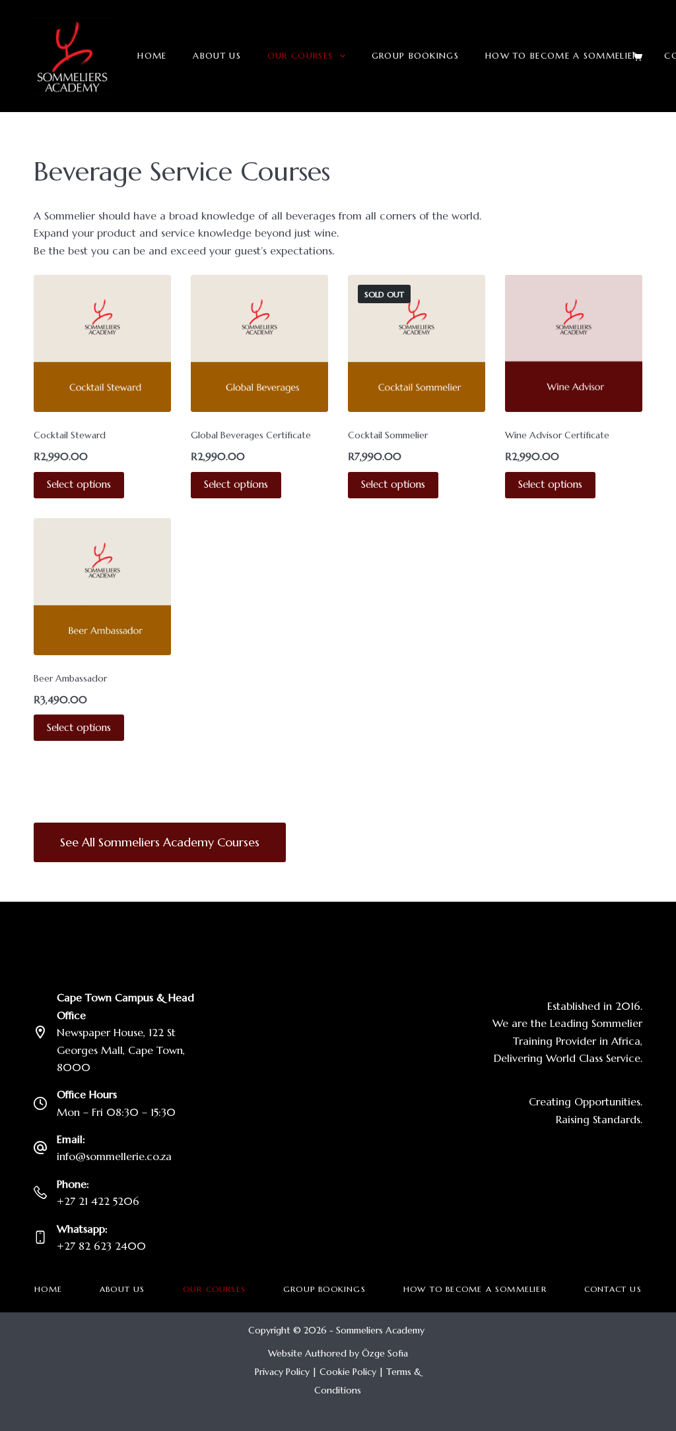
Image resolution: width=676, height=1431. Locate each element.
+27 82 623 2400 (101, 1245)
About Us (216, 55)
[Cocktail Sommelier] (416, 343)
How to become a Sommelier (561, 55)
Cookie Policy (348, 1372)
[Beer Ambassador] (102, 586)
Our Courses (300, 55)
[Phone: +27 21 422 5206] (40, 1192)
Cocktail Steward (70, 435)
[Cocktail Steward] (102, 343)
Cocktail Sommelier (388, 435)
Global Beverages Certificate (251, 435)
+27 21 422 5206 (98, 1201)
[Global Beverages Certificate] (259, 343)
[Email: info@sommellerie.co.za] (40, 1147)
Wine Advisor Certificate (557, 435)
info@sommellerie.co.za (114, 1156)
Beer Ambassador (70, 678)
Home (151, 55)
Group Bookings (415, 55)
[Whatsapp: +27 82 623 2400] (40, 1237)
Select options (79, 484)
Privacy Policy (282, 1372)
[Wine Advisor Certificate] (573, 343)
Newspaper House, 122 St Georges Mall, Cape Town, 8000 (121, 1050)
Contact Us (613, 1289)
